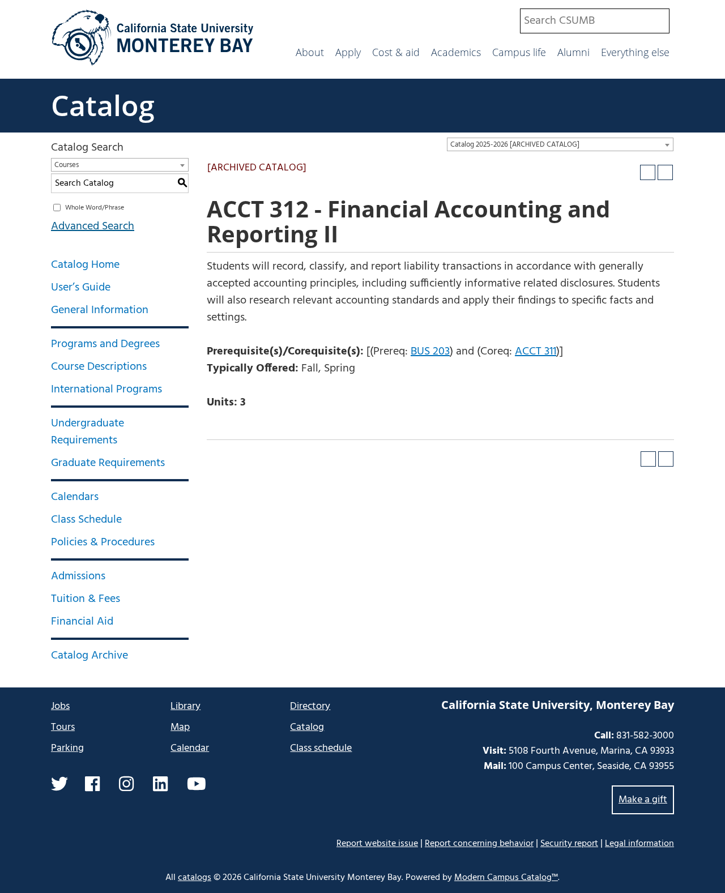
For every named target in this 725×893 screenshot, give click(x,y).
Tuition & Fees (85, 599)
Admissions (78, 576)
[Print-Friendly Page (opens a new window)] (647, 172)
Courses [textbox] (66, 165)
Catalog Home (85, 265)
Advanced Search (92, 226)
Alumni (573, 52)
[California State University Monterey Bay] (152, 64)
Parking (67, 748)
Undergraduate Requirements (87, 432)
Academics (456, 52)
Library (185, 706)
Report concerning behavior (479, 843)
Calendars (75, 497)
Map (180, 727)
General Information (99, 310)
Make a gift (643, 800)
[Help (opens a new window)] (665, 172)
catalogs (194, 877)
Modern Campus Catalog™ (506, 877)
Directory (310, 706)
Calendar (189, 748)
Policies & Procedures (103, 542)
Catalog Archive (89, 656)
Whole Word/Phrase (94, 207)
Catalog (103, 105)
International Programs (106, 390)
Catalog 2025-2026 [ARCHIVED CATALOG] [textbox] (514, 145)
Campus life (519, 52)
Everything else (635, 52)
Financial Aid (82, 622)
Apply (348, 52)
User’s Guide (80, 288)
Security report (569, 843)
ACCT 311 (535, 352)
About (310, 52)
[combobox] (594, 20)
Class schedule (321, 748)
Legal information (639, 843)
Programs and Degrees (105, 344)
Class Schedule (86, 520)
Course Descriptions (99, 367)
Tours (63, 727)
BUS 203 (430, 352)
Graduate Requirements (108, 463)
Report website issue (377, 843)
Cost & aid (396, 52)
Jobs (60, 706)
